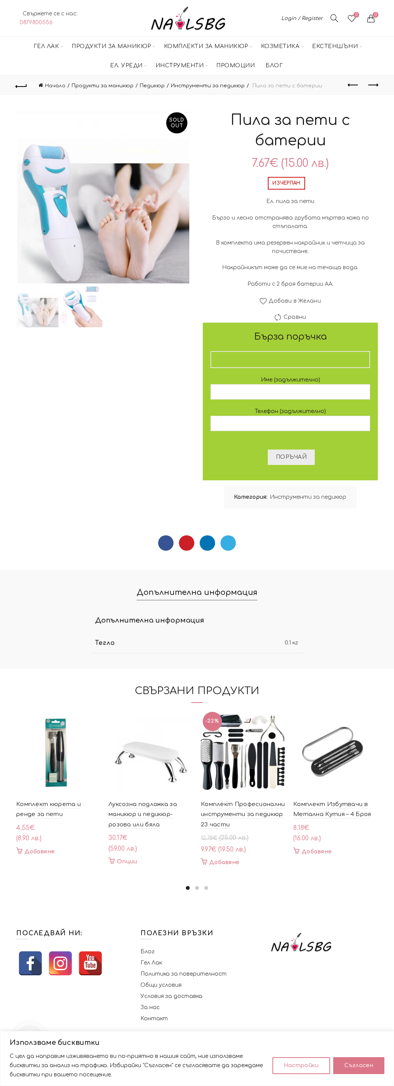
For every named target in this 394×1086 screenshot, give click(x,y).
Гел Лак (46, 46)
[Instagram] (60, 963)
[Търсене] (334, 18)
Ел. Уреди (126, 65)
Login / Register (302, 18)
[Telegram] (228, 543)
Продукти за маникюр (111, 46)
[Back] (21, 85)
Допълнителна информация (197, 592)
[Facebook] (166, 543)
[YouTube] (90, 963)
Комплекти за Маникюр (206, 46)
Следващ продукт (372, 85)
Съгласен (358, 1065)
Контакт (154, 1018)
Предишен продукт (353, 85)
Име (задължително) (290, 380)
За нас (150, 1007)
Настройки (301, 1065)
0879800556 (36, 22)
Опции (127, 861)
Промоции (235, 65)
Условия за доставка (171, 996)
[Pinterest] (186, 543)
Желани (356, 15)
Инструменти (179, 65)
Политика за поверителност (183, 974)
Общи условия (161, 985)
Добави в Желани (295, 301)
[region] (197, 1058)
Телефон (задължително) (290, 411)
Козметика (280, 46)
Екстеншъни (335, 46)
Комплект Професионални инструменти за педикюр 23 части (243, 814)
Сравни (295, 317)
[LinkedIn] (207, 543)
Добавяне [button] (40, 851)
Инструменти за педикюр (208, 85)
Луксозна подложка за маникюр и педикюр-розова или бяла (143, 814)
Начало (55, 85)
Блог (274, 65)
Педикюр (152, 85)
